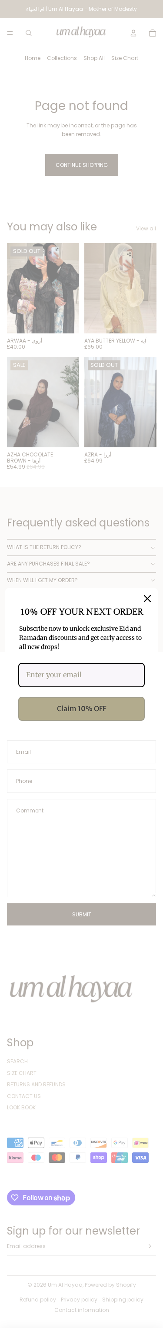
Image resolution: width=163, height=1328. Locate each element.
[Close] (147, 598)
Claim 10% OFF (81, 708)
